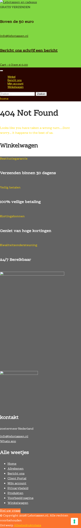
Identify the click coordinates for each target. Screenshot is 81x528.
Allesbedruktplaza (27, 525)
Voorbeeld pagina (20, 498)
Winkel (11, 77)
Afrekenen (16, 468)
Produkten (15, 493)
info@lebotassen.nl (14, 36)
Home (12, 463)
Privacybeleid (18, 488)
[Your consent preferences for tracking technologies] (74, 521)
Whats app (8, 441)
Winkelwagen (16, 87)
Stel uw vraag (10, 510)
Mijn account (15, 83)
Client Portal (17, 478)
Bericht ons (15, 80)
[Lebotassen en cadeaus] (18, 2)
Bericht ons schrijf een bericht (29, 50)
